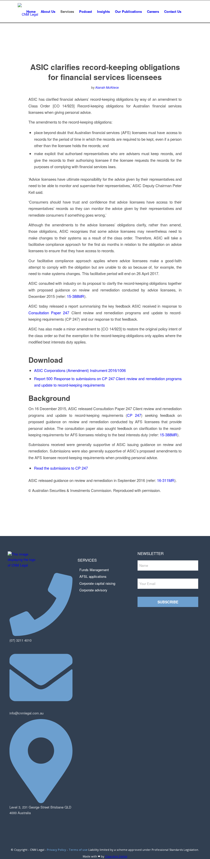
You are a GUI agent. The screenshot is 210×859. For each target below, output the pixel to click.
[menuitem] (31, 11)
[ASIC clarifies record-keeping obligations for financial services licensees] (105, 47)
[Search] (188, 11)
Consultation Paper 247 (48, 312)
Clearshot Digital (116, 856)
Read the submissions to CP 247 (61, 468)
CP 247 (134, 415)
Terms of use (78, 850)
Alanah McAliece (107, 87)
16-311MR (165, 480)
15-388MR (75, 296)
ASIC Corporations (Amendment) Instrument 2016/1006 (80, 370)
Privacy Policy (56, 850)
